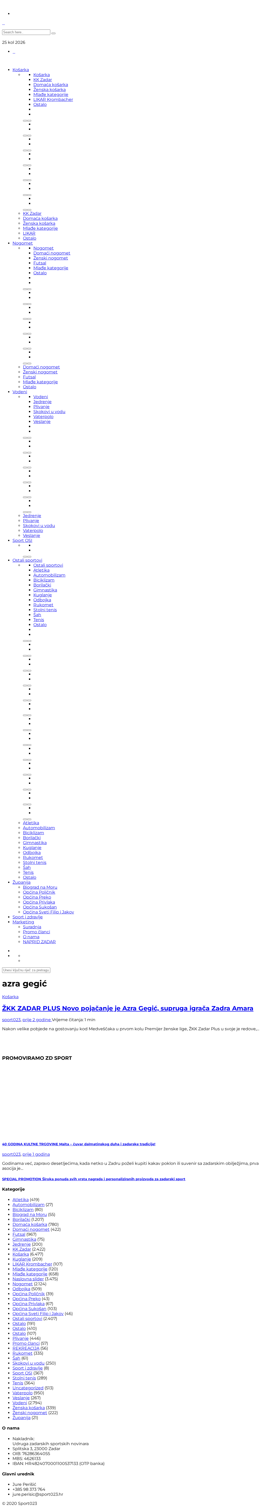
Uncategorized (28, 1387)
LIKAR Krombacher (53, 99)
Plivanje (41, 406)
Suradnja (32, 926)
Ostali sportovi (27, 560)
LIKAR (29, 233)
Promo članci (36, 931)
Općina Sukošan (40, 907)
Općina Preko (37, 897)
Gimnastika (45, 590)
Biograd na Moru (40, 887)
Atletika (41, 570)
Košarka (21, 69)
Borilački (42, 585)
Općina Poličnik (39, 892)
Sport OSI (22, 540)
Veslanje (42, 421)
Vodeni (20, 391)
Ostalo (40, 104)
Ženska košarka (49, 89)
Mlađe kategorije (50, 94)
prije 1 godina (36, 1154)
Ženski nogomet (50, 258)
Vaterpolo (43, 416)
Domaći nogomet (51, 253)
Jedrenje (42, 401)
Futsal (39, 263)
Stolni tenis (45, 609)
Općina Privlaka (39, 902)
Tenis (38, 619)
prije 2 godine (37, 1019)
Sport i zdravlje (28, 917)
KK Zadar (42, 79)
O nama (31, 936)
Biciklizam (43, 580)
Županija (22, 882)
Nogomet (23, 243)
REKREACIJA (26, 1348)
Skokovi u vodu (49, 411)
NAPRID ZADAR (39, 941)
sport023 (11, 1019)
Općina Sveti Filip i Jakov (48, 912)
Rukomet (43, 604)
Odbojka (42, 599)
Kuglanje (42, 594)
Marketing (23, 921)
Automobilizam (49, 575)
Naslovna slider (28, 1278)
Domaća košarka (50, 84)
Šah (37, 614)
